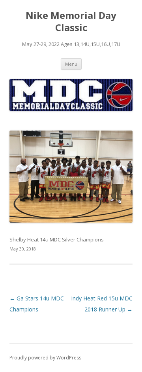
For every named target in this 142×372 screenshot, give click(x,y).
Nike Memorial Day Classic (71, 21)
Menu (71, 64)
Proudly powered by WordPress (45, 357)
